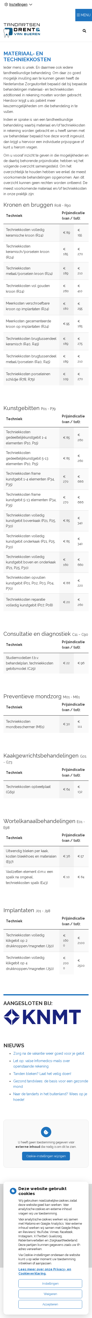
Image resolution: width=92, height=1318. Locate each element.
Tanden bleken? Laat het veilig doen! (42, 1074)
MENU (86, 15)
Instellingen (50, 1283)
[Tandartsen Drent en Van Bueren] (21, 30)
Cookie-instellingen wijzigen (46, 1156)
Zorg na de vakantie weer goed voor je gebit (48, 1053)
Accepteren (50, 1304)
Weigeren (50, 1294)
